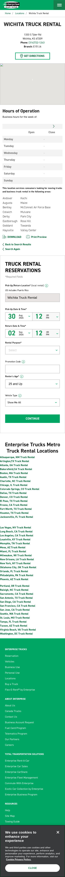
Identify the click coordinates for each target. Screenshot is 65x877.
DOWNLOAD (14, 237)
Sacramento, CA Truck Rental (16, 594)
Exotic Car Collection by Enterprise (24, 789)
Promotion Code (13, 361)
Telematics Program (16, 733)
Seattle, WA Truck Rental (14, 613)
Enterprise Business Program (21, 794)
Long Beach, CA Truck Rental (16, 531)
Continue (32, 419)
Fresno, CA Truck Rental (14, 505)
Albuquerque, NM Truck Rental (17, 457)
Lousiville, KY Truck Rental (15, 539)
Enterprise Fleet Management (21, 777)
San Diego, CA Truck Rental (15, 602)
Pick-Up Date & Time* (16, 309)
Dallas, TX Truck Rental (13, 493)
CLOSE (32, 868)
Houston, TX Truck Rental (14, 513)
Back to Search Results (18, 244)
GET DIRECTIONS (34, 56)
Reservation (11, 656)
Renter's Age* (12, 376)
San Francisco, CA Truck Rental (17, 605)
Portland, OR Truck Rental (15, 586)
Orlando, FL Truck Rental (14, 571)
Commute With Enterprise (19, 783)
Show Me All (14, 402)
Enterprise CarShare (16, 772)
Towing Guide (12, 821)
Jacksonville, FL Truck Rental (16, 517)
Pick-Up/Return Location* (24, 285)
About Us (10, 705)
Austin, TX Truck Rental (13, 477)
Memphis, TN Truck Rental (15, 543)
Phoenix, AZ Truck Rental (14, 579)
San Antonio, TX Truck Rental (16, 598)
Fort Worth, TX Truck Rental (16, 509)
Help (7, 810)
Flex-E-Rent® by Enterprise (20, 689)
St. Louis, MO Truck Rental (15, 617)
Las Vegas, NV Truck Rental (15, 527)
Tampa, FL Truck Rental (13, 621)
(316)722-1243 (36, 42)
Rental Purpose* (13, 342)
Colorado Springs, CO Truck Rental (19, 489)
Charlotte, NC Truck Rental (15, 481)
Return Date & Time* (15, 326)
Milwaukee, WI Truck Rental (16, 555)
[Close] (58, 832)
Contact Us (11, 716)
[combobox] (32, 350)
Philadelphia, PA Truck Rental (16, 575)
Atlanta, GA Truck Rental (14, 465)
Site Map (10, 816)
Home (8, 13)
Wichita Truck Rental (39, 13)
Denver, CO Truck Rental (14, 497)
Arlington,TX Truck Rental (14, 461)
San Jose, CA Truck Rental (15, 609)
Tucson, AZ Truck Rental (13, 625)
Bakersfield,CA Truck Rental (16, 469)
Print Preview (38, 237)
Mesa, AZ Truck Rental (13, 547)
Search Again (12, 249)
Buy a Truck (11, 684)
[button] (32, 79)
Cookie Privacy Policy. (18, 859)
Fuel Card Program (15, 728)
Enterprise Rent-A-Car (17, 760)
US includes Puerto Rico (16, 290)
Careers (9, 745)
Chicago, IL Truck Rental (14, 485)
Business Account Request (19, 722)
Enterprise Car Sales (16, 766)
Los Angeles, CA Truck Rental (16, 535)
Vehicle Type (11, 395)
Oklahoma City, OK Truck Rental (18, 567)
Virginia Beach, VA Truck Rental (18, 629)
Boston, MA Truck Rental (14, 473)
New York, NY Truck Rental (15, 563)
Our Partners (12, 739)
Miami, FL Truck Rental (13, 551)
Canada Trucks (13, 711)
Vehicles (9, 661)
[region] (32, 851)
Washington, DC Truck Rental (16, 633)
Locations (19, 13)
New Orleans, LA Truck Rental (17, 559)
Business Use (12, 667)
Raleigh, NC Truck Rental (14, 590)
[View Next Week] (53, 126)
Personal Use (12, 673)
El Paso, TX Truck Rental (14, 501)
